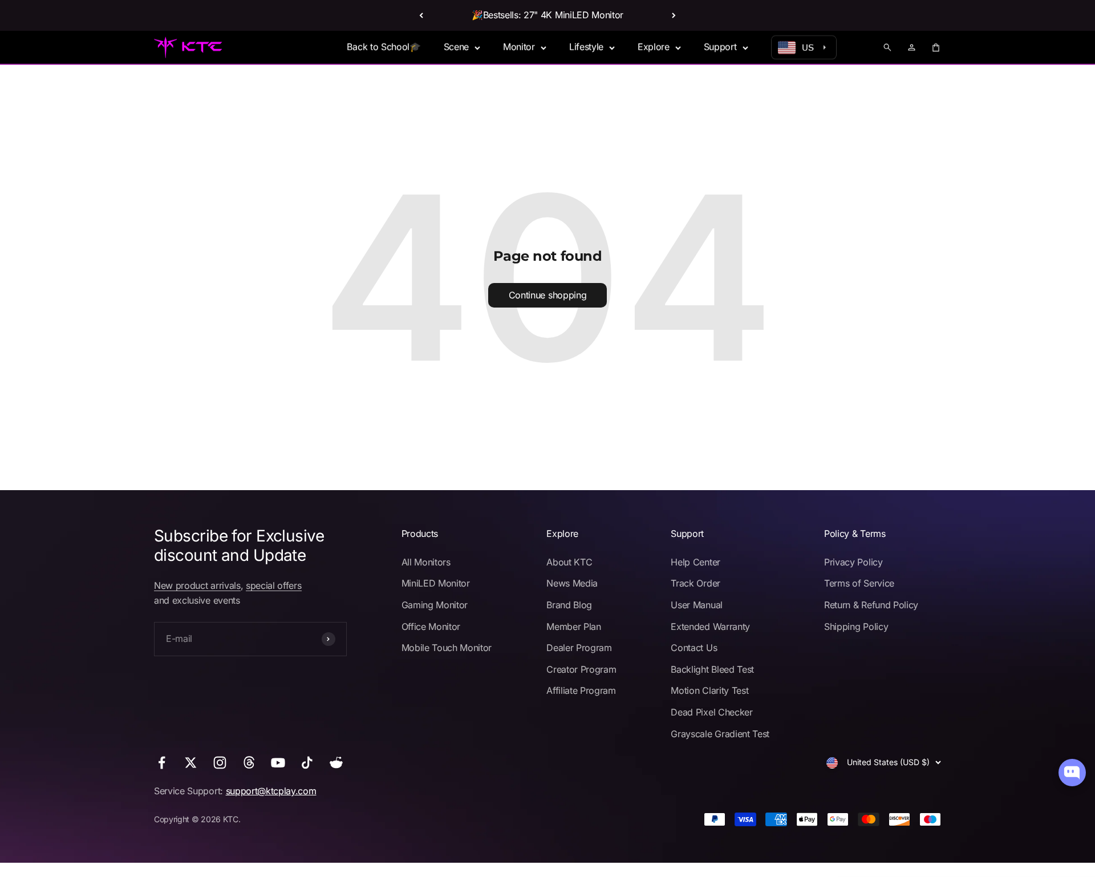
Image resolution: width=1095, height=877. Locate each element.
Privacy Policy (853, 562)
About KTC (569, 562)
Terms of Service (859, 583)
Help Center (695, 562)
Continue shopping (548, 295)
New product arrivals (197, 585)
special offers (274, 585)
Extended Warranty (710, 626)
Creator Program (581, 669)
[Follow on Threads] (249, 762)
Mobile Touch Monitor (447, 647)
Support (720, 46)
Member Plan (573, 626)
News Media (572, 583)
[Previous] (421, 15)
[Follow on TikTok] (307, 762)
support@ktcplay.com (271, 791)
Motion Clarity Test (709, 690)
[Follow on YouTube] (278, 762)
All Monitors (426, 562)
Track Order (695, 583)
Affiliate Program (581, 690)
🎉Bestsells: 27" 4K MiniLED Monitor (547, 15)
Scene (456, 46)
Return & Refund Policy (871, 605)
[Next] (674, 15)
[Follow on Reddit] (336, 762)
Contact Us (694, 647)
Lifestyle (586, 46)
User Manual (696, 605)
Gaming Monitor (435, 605)
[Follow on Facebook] (161, 762)
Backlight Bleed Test (712, 669)
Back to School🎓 (383, 46)
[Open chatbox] (1072, 772)
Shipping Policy (856, 626)
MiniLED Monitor (436, 583)
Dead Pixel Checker (711, 712)
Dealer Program (579, 647)
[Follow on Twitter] (190, 762)
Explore (654, 46)
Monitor (519, 46)
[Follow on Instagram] (220, 762)
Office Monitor (431, 626)
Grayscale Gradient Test (720, 733)
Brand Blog (569, 605)
